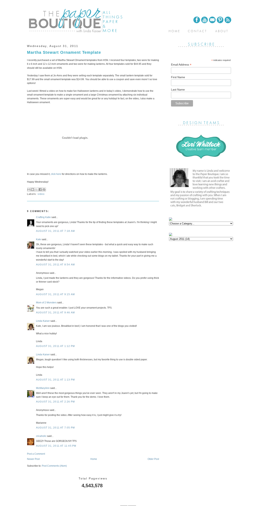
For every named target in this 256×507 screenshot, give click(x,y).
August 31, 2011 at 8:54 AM (55, 264)
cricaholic (41, 436)
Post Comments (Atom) (54, 465)
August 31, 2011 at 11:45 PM (56, 445)
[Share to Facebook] (40, 189)
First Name (178, 77)
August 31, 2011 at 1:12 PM (55, 346)
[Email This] (29, 189)
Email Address (181, 65)
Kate (38, 239)
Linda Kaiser (43, 321)
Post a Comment (36, 453)
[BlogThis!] (33, 189)
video (41, 194)
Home (93, 459)
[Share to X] (36, 189)
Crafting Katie (43, 217)
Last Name (178, 89)
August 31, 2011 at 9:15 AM (55, 294)
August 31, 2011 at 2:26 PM (55, 401)
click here (55, 174)
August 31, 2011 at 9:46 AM (55, 312)
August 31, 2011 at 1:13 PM (55, 379)
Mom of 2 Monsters (46, 302)
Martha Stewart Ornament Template (64, 52)
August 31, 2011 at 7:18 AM (55, 231)
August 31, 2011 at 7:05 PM (55, 427)
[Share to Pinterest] (44, 189)
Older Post (153, 459)
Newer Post (33, 459)
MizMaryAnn (43, 388)
